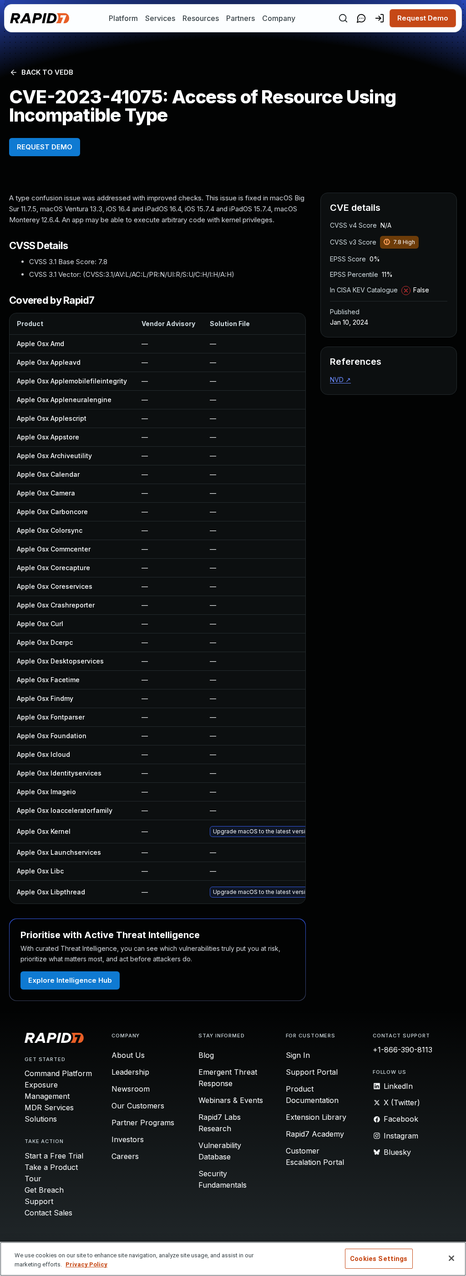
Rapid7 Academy (315, 1133)
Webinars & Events (230, 1100)
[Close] (451, 1258)
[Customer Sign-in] (379, 18)
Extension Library (316, 1117)
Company (278, 18)
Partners (240, 18)
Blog (206, 1055)
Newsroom (130, 1088)
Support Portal (312, 1072)
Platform (123, 18)
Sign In (298, 1055)
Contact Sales (48, 1212)
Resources (200, 18)
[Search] (343, 18)
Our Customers (137, 1105)
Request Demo (422, 18)
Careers (125, 1156)
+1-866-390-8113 (402, 1049)
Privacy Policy (86, 1264)
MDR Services (49, 1107)
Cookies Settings (378, 1259)
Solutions (41, 1118)
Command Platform (58, 1073)
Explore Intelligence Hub (70, 980)
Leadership (130, 1072)
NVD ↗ (340, 379)
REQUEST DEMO (44, 147)
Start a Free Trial (54, 1155)
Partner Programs (142, 1122)
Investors (127, 1139)
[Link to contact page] (361, 18)
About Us (128, 1055)
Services (160, 18)
